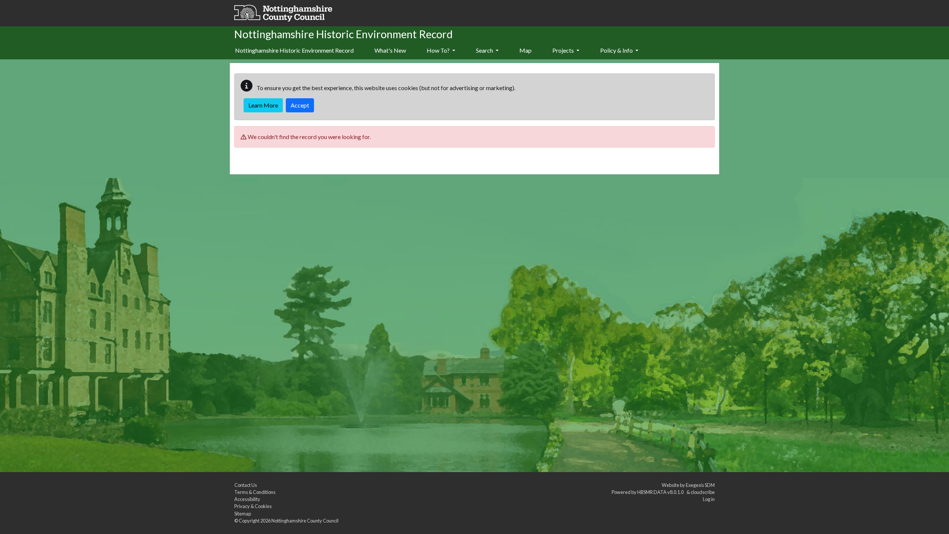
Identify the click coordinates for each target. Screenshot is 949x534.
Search (485, 50)
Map (525, 50)
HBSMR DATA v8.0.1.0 (661, 492)
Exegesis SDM (700, 485)
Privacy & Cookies (253, 506)
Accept (300, 105)
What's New (390, 50)
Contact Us (245, 485)
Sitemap (242, 514)
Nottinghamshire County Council (304, 521)
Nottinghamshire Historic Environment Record (294, 50)
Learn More (263, 105)
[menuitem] (390, 50)
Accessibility (247, 499)
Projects (563, 50)
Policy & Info (617, 50)
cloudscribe (703, 492)
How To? (439, 50)
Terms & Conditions (254, 492)
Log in (709, 499)
